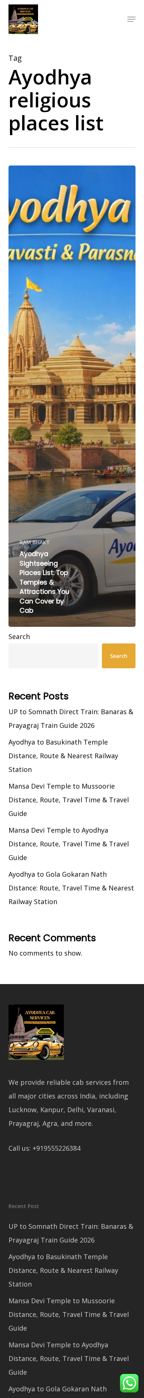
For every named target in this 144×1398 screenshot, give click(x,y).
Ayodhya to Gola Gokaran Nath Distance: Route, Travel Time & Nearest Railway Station (71, 888)
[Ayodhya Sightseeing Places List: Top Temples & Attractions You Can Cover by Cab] (71, 396)
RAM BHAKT (35, 542)
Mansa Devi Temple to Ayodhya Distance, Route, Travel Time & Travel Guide (68, 844)
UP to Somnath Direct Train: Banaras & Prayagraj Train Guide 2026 (70, 718)
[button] (131, 19)
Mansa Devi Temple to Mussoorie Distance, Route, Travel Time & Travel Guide (68, 800)
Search (19, 636)
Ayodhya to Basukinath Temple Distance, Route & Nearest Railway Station (63, 756)
